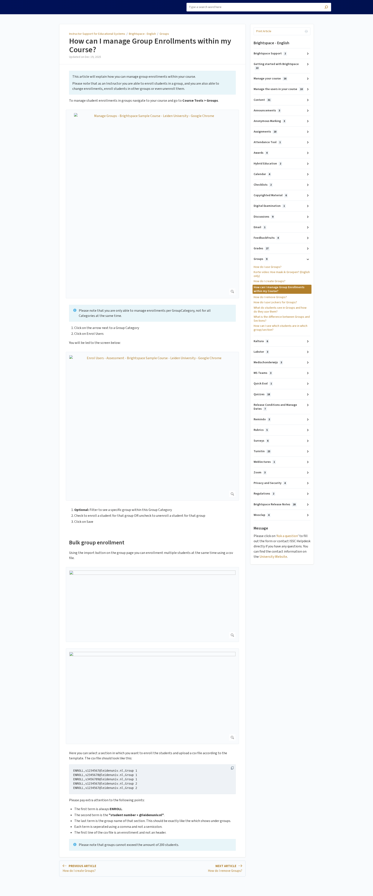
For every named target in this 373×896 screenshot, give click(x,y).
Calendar (262, 174)
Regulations (264, 493)
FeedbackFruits (266, 238)
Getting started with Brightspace (276, 66)
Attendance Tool (267, 142)
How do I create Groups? (269, 281)
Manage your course (270, 78)
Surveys (261, 441)
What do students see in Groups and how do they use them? (280, 310)
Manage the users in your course (278, 89)
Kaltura (261, 341)
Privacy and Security (270, 483)
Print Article (263, 31)
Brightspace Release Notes (275, 504)
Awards (260, 153)
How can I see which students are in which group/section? (280, 328)
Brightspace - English (142, 34)
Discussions (263, 217)
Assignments (265, 132)
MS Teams (262, 373)
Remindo (262, 419)
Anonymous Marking (269, 121)
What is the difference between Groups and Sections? (282, 319)
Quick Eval (263, 383)
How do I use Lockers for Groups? (275, 302)
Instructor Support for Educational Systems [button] (59, 5)
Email (259, 227)
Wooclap (261, 515)
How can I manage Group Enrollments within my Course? (150, 45)
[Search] (326, 8)
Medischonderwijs (268, 362)
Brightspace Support (270, 53)
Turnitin (262, 451)
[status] (152, 83)
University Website (273, 556)
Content (262, 100)
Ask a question (287, 536)
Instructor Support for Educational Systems (97, 34)
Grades (261, 248)
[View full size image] (152, 604)
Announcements (267, 110)
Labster (261, 352)
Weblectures (264, 462)
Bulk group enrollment (96, 543)
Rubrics (261, 430)
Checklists (263, 185)
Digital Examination (269, 206)
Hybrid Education (267, 163)
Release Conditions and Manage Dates (275, 407)
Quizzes (262, 394)
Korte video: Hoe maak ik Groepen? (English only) (282, 274)
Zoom (260, 472)
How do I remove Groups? (270, 297)
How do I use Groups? (267, 267)
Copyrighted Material (270, 195)
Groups (164, 34)
